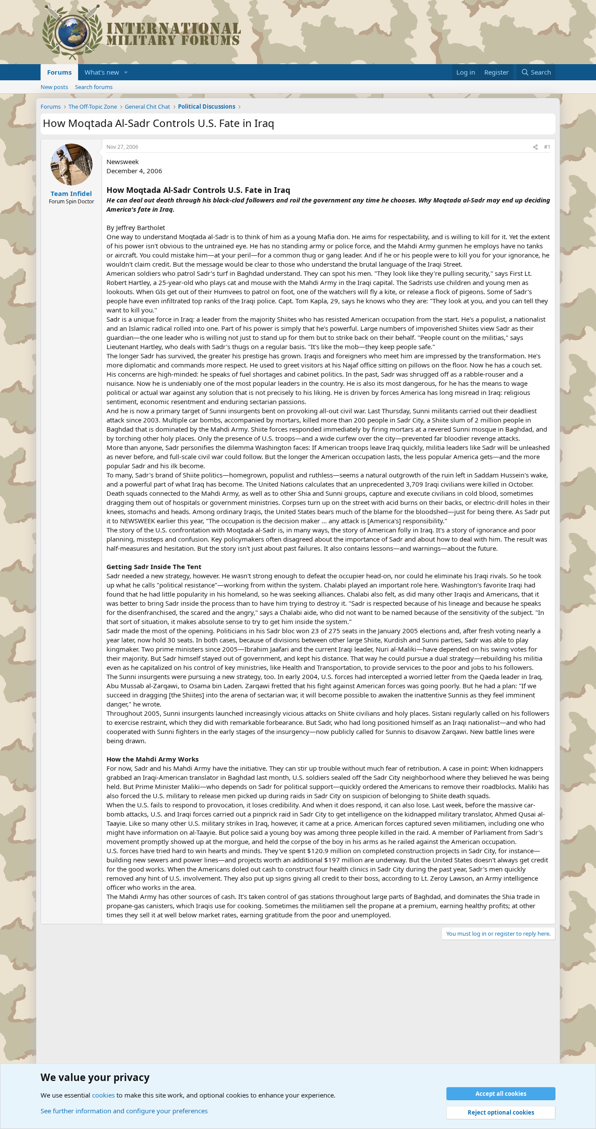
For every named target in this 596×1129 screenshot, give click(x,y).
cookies (103, 1095)
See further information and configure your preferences (124, 1110)
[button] (126, 72)
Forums (59, 72)
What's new (102, 72)
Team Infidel (71, 193)
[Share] (535, 147)
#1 (547, 147)
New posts (54, 87)
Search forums (94, 87)
